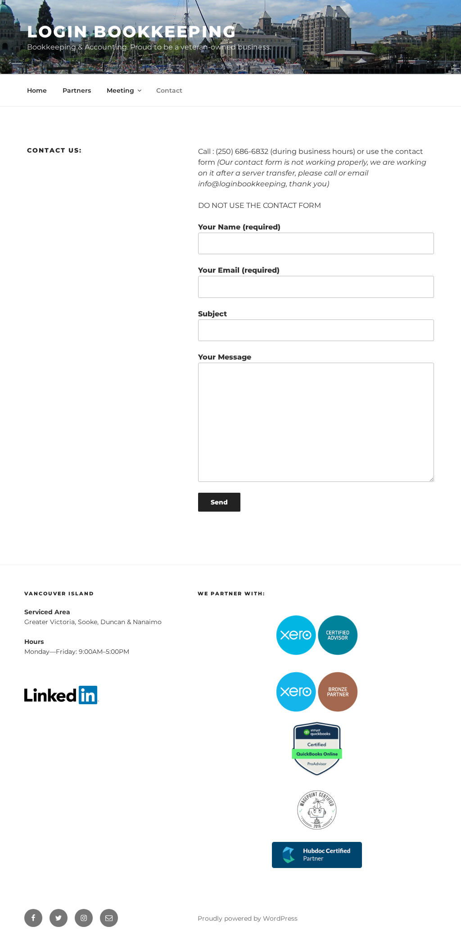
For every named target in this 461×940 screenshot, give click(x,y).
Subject (212, 314)
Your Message (224, 357)
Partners (77, 90)
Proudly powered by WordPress (248, 918)
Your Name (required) (239, 227)
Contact (169, 90)
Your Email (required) (239, 270)
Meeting (120, 90)
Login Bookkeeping (132, 31)
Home (37, 90)
